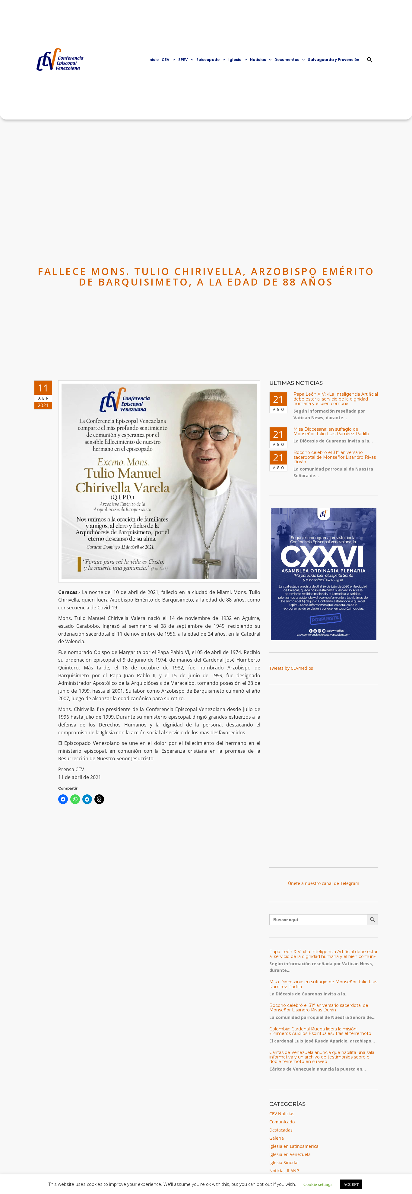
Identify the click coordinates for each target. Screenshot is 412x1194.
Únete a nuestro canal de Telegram (323, 883)
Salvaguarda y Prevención (333, 59)
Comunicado (282, 1122)
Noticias (258, 59)
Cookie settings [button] (317, 1184)
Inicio (153, 59)
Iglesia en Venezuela (290, 1154)
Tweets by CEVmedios (291, 668)
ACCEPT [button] (351, 1184)
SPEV (183, 59)
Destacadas (281, 1130)
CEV (166, 59)
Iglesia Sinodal (284, 1162)
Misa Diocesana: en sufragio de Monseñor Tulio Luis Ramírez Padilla (331, 431)
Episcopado (208, 59)
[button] (370, 60)
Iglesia (235, 59)
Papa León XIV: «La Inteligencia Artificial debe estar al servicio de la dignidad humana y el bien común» (335, 398)
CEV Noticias (281, 1113)
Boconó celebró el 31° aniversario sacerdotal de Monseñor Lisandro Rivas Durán (334, 457)
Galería (276, 1138)
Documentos (286, 59)
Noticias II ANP (284, 1170)
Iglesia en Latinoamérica (294, 1146)
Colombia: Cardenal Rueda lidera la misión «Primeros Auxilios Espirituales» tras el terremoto (320, 1031)
